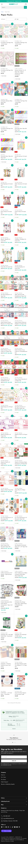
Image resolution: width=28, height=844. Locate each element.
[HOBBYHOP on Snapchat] (10, 827)
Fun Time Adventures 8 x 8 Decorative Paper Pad (21, 518)
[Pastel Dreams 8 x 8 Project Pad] (7, 395)
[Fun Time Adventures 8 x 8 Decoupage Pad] (7, 505)
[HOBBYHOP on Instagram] (8, 827)
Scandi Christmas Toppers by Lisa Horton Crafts (20, 693)
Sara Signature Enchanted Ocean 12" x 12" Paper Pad (21, 545)
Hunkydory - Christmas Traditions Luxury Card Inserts (6, 665)
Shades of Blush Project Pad (7, 490)
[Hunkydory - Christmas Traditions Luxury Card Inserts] (7, 652)
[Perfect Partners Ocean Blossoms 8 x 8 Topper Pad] (7, 310)
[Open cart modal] (25, 4)
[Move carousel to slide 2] (13, 742)
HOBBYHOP (11, 837)
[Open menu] (1, 4)
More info (14, 728)
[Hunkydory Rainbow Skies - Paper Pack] (7, 89)
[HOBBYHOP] (14, 4)
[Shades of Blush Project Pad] (7, 478)
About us (3, 775)
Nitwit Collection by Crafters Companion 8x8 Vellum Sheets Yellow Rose (21, 574)
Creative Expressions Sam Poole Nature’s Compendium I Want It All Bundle (6, 604)
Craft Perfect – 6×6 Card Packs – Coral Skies (6, 693)
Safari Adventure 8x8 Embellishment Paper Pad (20, 295)
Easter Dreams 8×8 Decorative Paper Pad (5, 545)
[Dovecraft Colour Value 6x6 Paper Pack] (7, 144)
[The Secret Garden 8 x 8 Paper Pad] (7, 283)
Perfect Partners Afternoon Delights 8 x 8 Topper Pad (20, 323)
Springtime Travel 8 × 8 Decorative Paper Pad (20, 407)
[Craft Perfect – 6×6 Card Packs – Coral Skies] (7, 681)
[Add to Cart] (12, 24)
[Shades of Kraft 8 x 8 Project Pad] (7, 450)
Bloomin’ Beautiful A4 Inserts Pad (5, 239)
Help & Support (4, 782)
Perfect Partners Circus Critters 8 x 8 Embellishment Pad (21, 351)
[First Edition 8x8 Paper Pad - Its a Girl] (7, 58)
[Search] (25, 7)
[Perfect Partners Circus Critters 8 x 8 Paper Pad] (7, 338)
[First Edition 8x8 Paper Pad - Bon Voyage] (7, 116)
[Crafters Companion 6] (7, 561)
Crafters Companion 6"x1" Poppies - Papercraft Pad (6, 573)
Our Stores (3, 779)
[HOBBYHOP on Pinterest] (6, 827)
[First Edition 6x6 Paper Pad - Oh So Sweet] (7, 30)
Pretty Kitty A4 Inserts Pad (6, 267)
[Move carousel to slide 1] (12, 742)
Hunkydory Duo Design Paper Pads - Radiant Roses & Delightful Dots (21, 603)
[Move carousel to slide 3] (14, 742)
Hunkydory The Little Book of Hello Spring (20, 635)
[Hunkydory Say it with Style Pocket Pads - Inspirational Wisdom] (7, 622)
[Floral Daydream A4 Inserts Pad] (7, 172)
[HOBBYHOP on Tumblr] (15, 827)
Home (2, 11)
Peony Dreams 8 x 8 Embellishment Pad (5, 379)
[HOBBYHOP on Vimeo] (19, 827)
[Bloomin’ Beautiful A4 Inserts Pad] (7, 227)
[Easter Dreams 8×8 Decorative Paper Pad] (7, 533)
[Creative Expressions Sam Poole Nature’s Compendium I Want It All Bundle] (7, 590)
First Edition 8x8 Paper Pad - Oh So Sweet (21, 43)
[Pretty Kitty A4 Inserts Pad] (7, 255)
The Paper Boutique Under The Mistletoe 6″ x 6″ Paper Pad (21, 665)
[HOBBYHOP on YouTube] (17, 827)
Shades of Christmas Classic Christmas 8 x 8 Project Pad (21, 462)
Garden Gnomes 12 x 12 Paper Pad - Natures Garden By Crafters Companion (20, 72)
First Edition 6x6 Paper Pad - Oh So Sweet (7, 43)
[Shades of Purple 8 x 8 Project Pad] (7, 422)
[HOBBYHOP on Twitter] (4, 827)
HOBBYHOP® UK (18, 837)
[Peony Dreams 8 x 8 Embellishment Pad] (7, 367)
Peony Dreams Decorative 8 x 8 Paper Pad (21, 379)
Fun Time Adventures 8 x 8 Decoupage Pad (7, 518)
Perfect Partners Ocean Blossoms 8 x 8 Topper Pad (7, 323)
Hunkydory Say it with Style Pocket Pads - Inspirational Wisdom (7, 636)
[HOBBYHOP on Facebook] (2, 827)
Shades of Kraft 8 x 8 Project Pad (5, 462)
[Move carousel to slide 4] (15, 742)
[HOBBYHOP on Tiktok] (12, 827)
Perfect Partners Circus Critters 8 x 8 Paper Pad (6, 350)
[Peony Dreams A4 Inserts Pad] (7, 199)
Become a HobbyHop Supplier (8, 784)
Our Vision (3, 777)
